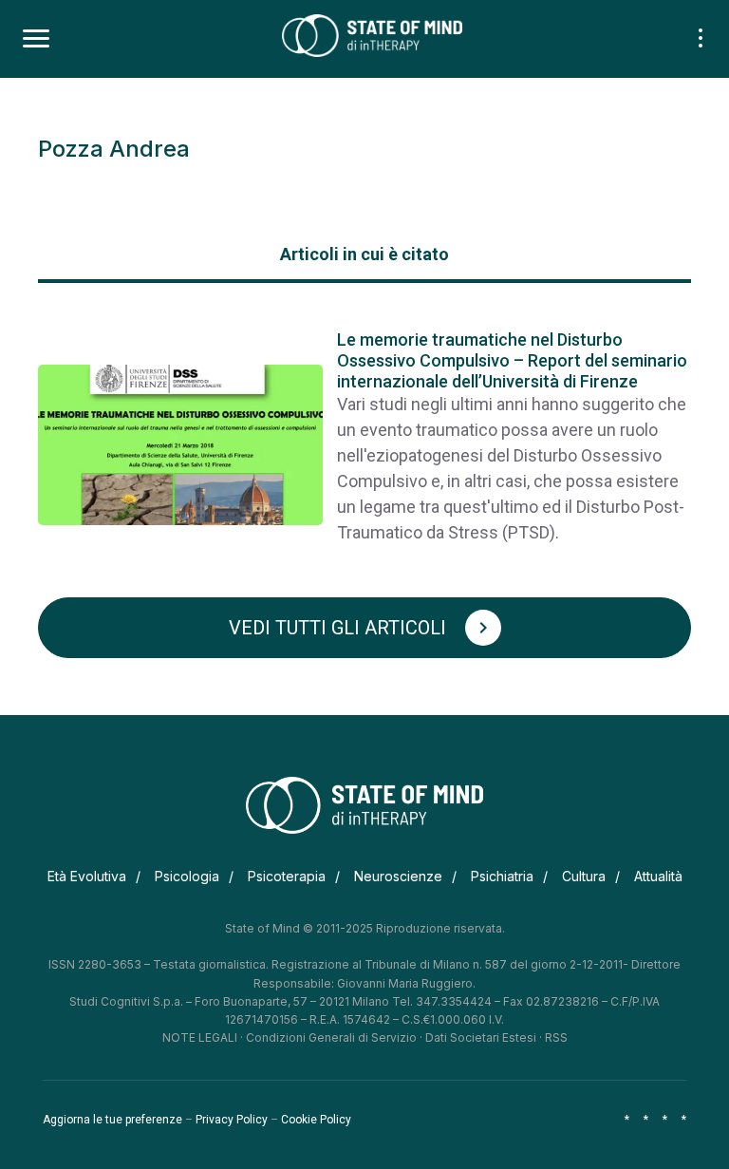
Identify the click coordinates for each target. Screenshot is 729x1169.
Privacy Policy (232, 1119)
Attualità (658, 876)
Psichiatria (502, 876)
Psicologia (187, 876)
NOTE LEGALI (199, 1037)
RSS (556, 1037)
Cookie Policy (316, 1119)
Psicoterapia (287, 876)
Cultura (584, 876)
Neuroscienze (398, 876)
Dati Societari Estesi (480, 1037)
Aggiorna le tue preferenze (112, 1119)
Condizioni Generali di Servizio (331, 1037)
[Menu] (36, 39)
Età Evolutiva (86, 876)
